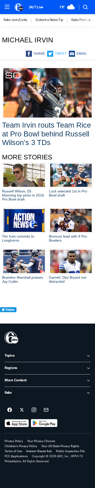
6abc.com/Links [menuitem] (15, 20)
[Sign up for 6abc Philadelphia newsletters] (46, 410)
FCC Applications (16, 456)
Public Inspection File (70, 451)
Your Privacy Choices (41, 441)
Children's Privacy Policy (21, 446)
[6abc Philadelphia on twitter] (22, 410)
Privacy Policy (14, 441)
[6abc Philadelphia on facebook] (10, 410)
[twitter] (8, 319)
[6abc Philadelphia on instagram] (34, 410)
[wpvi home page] (11, 338)
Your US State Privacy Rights (60, 446)
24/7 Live (36, 7)
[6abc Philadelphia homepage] (19, 7)
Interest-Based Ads (39, 451)
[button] (7, 7)
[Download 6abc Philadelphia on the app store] (17, 423)
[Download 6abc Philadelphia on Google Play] (44, 423)
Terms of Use (13, 451)
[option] (19, 20)
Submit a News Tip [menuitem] (49, 20)
